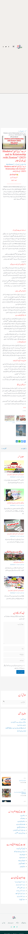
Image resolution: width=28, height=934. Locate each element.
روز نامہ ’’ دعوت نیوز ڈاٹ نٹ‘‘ (20, 882)
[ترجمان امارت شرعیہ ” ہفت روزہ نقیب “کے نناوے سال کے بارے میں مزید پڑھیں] (14, 466)
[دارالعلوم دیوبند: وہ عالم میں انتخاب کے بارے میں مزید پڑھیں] (14, 554)
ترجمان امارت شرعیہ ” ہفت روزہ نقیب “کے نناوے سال (15, 475)
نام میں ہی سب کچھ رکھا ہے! (21, 725)
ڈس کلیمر (17, 923)
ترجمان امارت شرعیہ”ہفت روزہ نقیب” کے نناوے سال (15, 534)
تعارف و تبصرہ (17, 164)
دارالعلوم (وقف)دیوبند (21, 822)
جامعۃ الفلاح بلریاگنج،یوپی (21, 827)
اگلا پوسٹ (3, 448)
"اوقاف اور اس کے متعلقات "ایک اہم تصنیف (21, 436)
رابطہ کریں (3, 923)
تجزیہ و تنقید (25, 778)
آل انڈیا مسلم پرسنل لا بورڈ (20, 849)
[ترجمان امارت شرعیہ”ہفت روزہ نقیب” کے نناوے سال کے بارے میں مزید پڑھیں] (14, 526)
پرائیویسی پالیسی (23, 923)
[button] (13, 46)
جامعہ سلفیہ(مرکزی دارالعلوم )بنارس (19, 830)
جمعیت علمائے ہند (22, 855)
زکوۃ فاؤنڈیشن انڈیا (22, 864)
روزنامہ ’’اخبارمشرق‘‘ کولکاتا (20, 894)
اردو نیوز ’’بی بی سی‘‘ (22, 900)
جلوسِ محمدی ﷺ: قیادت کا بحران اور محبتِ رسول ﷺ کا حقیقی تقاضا (16, 728)
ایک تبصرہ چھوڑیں (23, 164)
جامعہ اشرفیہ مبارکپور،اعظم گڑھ (20, 833)
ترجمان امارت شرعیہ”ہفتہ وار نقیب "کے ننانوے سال (16, 590)
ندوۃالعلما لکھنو (22, 819)
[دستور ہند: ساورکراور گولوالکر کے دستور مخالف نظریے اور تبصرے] (21, 418)
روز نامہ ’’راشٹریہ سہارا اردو (20, 891)
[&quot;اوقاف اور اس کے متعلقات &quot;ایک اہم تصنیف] (21, 430)
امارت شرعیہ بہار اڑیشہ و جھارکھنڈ (19, 852)
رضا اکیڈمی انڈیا (22, 867)
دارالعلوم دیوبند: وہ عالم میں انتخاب (19, 562)
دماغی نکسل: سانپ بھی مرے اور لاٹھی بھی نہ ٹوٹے (18, 722)
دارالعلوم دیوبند (22, 816)
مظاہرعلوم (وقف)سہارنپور (20, 824)
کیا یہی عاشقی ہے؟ (23, 719)
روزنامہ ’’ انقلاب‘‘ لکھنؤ (21, 888)
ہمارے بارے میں (10, 923)
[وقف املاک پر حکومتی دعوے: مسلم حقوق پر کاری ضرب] (10, 418)
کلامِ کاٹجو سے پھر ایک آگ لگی (21, 731)
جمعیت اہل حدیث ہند (21, 861)
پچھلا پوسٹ (24, 448)
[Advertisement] (14, 99)
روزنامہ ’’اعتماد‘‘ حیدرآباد (21, 897)
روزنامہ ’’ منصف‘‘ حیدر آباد (20, 885)
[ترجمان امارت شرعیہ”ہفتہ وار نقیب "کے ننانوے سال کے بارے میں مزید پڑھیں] (14, 582)
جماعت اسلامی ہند (22, 858)
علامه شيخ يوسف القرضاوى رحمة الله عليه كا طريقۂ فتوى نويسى (15, 503)
